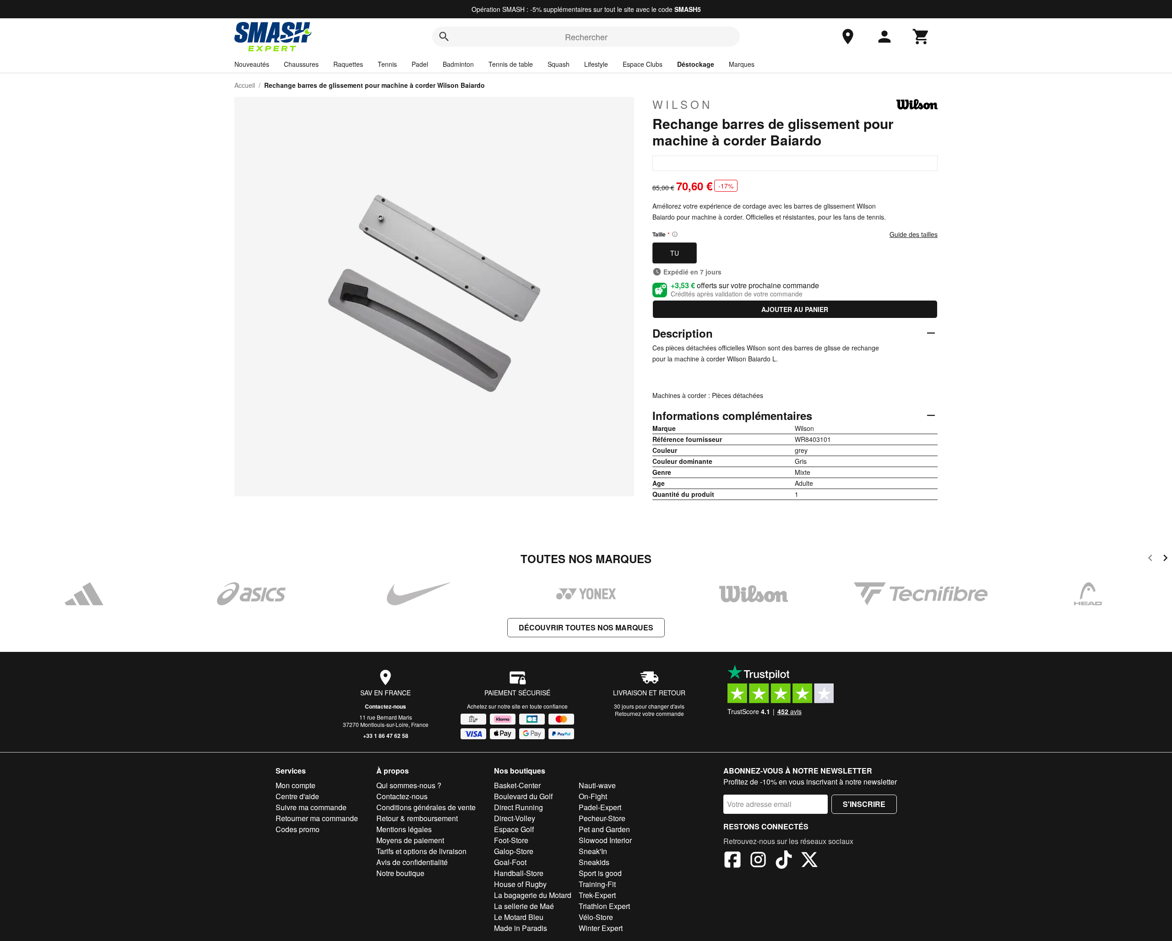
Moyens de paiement (410, 840)
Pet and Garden (604, 829)
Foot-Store (511, 840)
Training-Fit (597, 884)
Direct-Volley (514, 818)
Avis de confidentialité (412, 862)
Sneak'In (593, 851)
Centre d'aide (297, 796)
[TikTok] (784, 860)
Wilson (682, 104)
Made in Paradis (520, 928)
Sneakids (594, 862)
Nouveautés (251, 64)
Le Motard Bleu (518, 917)
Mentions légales (404, 829)
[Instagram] (758, 860)
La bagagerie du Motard (532, 895)
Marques (741, 64)
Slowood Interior (605, 840)
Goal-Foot (510, 862)
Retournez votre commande (649, 713)
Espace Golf (514, 829)
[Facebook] (732, 860)
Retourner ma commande (317, 818)
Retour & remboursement (417, 818)
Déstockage (695, 64)
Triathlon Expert (604, 906)
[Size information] (675, 234)
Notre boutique (400, 873)
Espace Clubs (642, 64)
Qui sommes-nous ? (408, 785)
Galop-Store (513, 851)
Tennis (387, 64)
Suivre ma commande (311, 807)
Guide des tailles (914, 234)
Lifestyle (596, 64)
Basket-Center (517, 785)
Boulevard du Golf (523, 796)
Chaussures (301, 64)
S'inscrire (864, 804)
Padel (420, 64)
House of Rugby (520, 884)
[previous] (1150, 559)
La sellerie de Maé (524, 906)
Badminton (458, 64)
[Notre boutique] (848, 36)
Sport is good (600, 873)
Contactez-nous (385, 706)
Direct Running (518, 807)
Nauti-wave (597, 785)
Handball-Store (518, 873)
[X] (809, 860)
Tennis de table (510, 64)
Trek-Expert (597, 895)
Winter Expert (601, 928)
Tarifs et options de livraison (421, 851)
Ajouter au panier (794, 309)
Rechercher (586, 37)
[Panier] (921, 36)
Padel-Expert (600, 807)
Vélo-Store (596, 917)
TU (674, 253)
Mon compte (295, 785)
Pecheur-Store (602, 818)
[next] (1165, 559)
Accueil (244, 85)
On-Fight (593, 796)
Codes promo (298, 829)
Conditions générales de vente (426, 807)
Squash (559, 64)
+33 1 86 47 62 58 (385, 735)
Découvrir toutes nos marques (586, 627)
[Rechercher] (444, 37)
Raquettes (348, 64)
